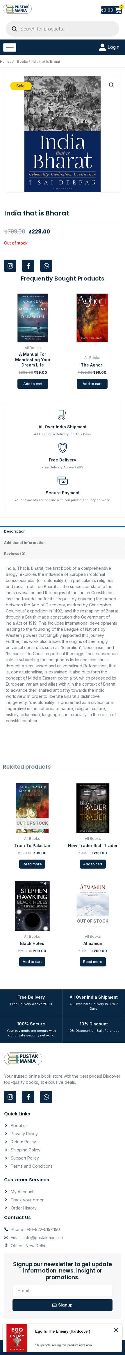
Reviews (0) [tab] (15, 553)
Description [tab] (15, 531)
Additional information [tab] (25, 542)
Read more (32, 864)
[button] (111, 85)
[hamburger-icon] (9, 47)
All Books (20, 62)
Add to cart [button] (32, 384)
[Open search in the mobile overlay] (62, 28)
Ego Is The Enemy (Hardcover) (62, 1331)
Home (4, 62)
